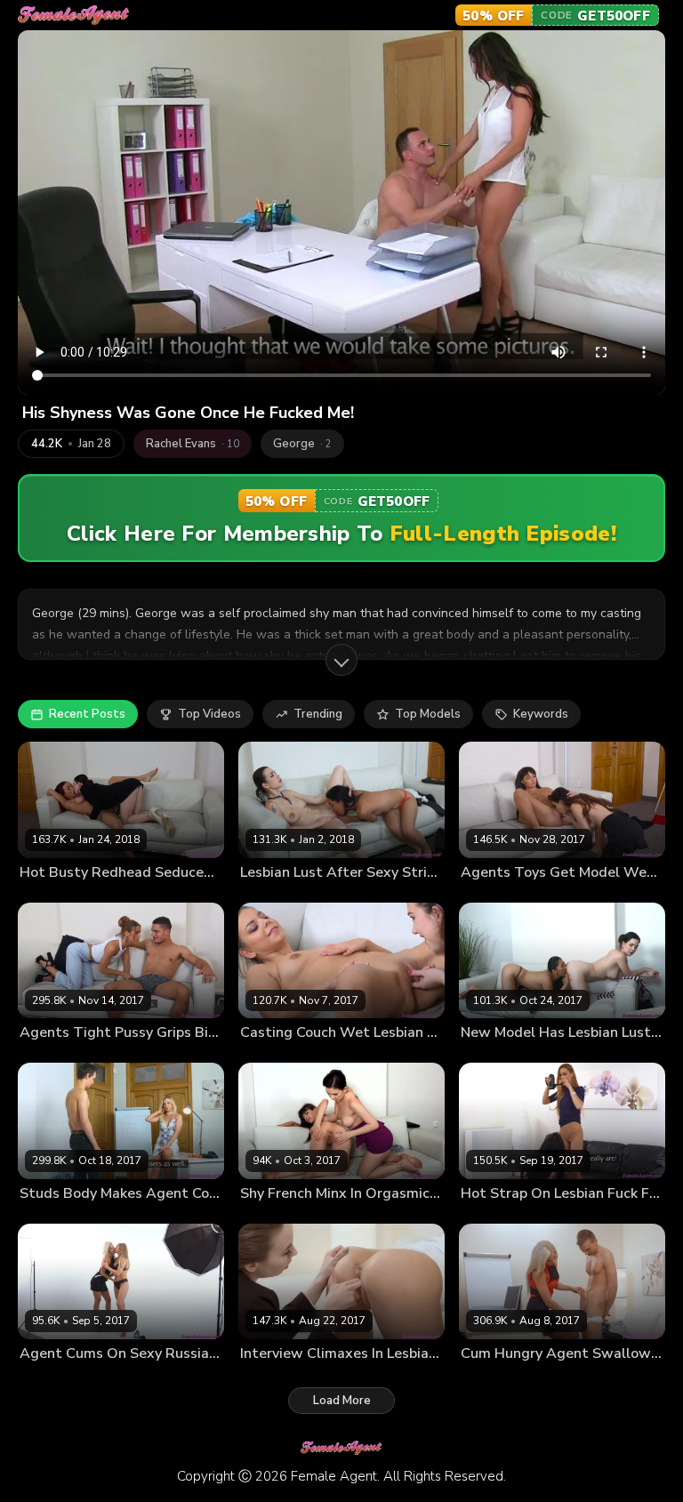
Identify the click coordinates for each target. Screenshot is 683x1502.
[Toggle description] (341, 660)
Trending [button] (317, 714)
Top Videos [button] (209, 714)
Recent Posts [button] (87, 714)
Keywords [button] (540, 714)
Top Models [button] (428, 714)
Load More (342, 1401)
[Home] (74, 15)
